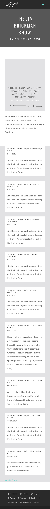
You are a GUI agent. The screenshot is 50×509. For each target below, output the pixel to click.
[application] (25, 106)
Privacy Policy (25, 502)
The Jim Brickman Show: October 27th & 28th (24, 326)
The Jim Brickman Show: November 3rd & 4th (23, 291)
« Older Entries (11, 480)
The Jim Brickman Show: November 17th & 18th (23, 220)
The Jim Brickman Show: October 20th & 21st (24, 381)
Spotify (33, 498)
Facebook (13, 494)
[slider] (38, 106)
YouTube (24, 494)
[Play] (10, 105)
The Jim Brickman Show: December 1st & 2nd (24, 150)
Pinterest (22, 498)
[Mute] (34, 106)
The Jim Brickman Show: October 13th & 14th (24, 417)
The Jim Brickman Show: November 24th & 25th (23, 185)
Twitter (12, 498)
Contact (36, 502)
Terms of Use (12, 502)
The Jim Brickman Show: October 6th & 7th (24, 452)
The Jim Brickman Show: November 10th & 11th (23, 256)
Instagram (36, 494)
